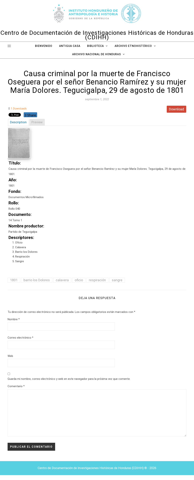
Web (10, 356)
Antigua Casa (69, 45)
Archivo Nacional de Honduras (96, 54)
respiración (97, 280)
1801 (14, 280)
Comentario (16, 386)
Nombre (14, 319)
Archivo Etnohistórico (133, 45)
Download (176, 109)
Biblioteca (95, 45)
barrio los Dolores (36, 280)
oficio (79, 280)
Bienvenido (43, 45)
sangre (117, 280)
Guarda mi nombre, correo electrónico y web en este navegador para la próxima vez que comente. (69, 379)
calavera (62, 280)
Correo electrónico (20, 337)
